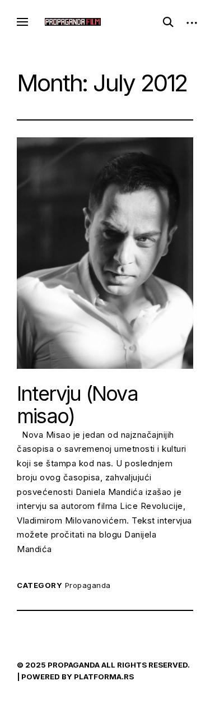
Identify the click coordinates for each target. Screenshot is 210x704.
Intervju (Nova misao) (77, 404)
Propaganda (88, 585)
